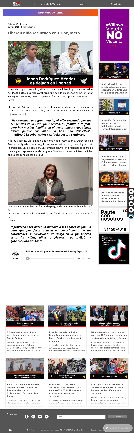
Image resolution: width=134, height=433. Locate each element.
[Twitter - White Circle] (131, 210)
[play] (28, 258)
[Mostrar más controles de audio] (89, 258)
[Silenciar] (83, 258)
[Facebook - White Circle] (131, 191)
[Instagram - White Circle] (131, 197)
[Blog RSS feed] (10, 430)
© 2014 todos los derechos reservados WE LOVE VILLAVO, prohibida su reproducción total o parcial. (69, 430)
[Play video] (50, 181)
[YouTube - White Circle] (131, 203)
